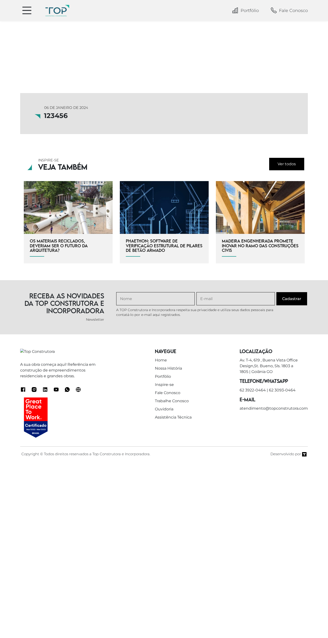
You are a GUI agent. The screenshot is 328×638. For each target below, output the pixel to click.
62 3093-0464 (282, 390)
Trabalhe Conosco (172, 401)
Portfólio (250, 10)
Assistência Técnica (173, 417)
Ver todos (287, 164)
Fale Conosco (293, 10)
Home (161, 360)
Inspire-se (164, 384)
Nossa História (168, 368)
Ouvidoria (164, 409)
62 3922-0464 (253, 390)
